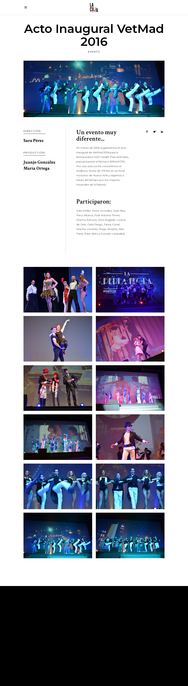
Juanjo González (39, 162)
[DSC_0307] (130, 437)
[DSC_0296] (58, 388)
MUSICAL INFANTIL (86, 638)
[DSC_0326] (130, 535)
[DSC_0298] (130, 388)
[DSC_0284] (58, 339)
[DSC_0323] (130, 486)
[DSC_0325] (58, 535)
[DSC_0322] (58, 486)
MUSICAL (79, 622)
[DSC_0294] (130, 339)
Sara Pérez (34, 140)
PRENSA (78, 644)
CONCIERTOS (82, 633)
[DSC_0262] (58, 289)
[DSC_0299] (58, 437)
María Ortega (37, 168)
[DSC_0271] (130, 289)
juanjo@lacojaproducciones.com (141, 633)
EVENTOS (79, 627)
